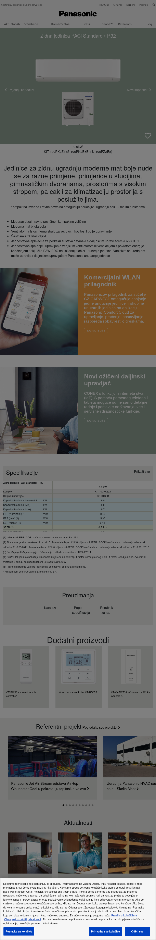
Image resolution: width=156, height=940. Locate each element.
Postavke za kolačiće (18, 931)
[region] (78, 909)
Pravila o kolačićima (124, 915)
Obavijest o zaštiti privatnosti (22, 919)
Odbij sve (137, 931)
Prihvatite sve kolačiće (105, 931)
